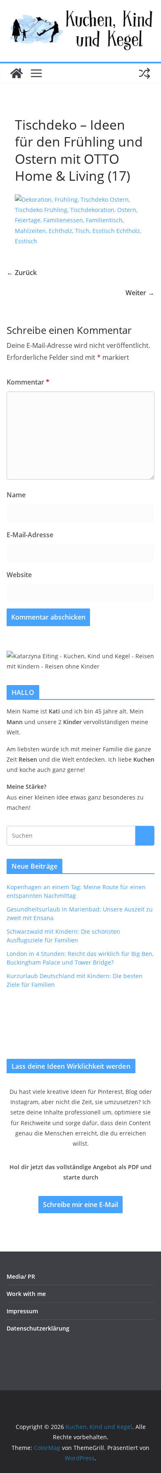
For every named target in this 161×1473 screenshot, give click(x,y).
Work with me (26, 1294)
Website (19, 574)
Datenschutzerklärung (38, 1328)
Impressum (22, 1311)
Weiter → (139, 292)
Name (16, 494)
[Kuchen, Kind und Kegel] (16, 73)
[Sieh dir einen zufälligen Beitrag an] (144, 73)
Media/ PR (21, 1276)
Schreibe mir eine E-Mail (80, 1204)
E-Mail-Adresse (30, 534)
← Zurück (22, 272)
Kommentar (28, 382)
